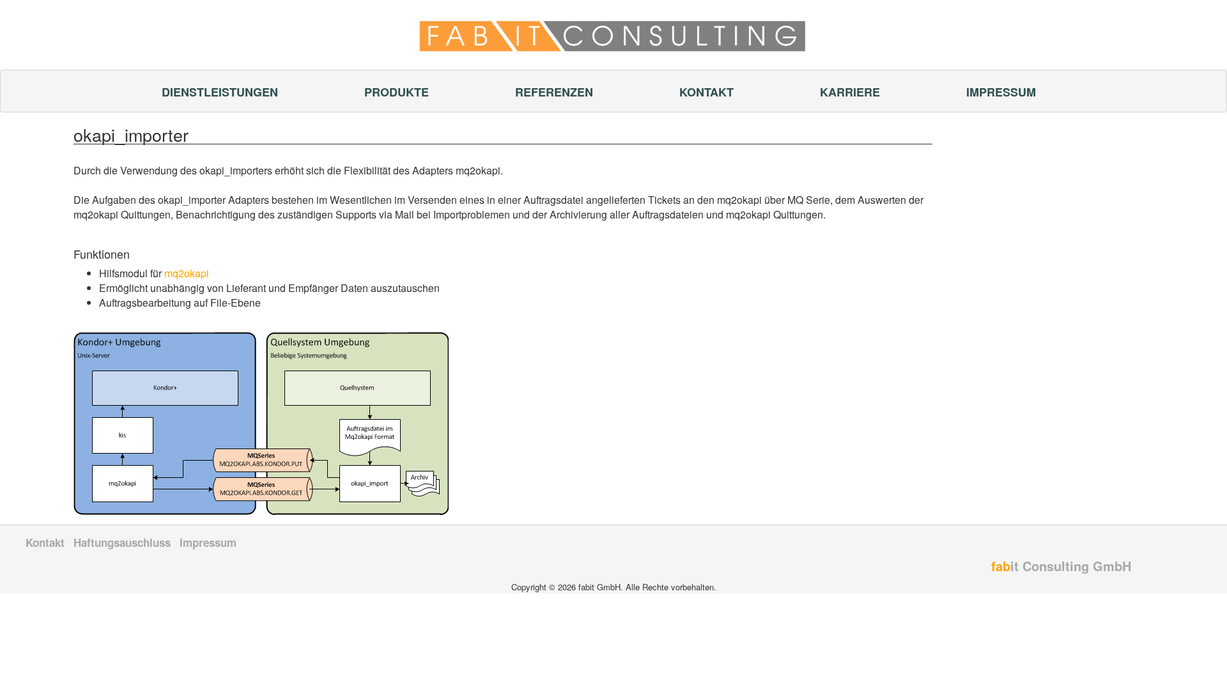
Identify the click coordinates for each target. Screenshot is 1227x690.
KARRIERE (850, 92)
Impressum (208, 542)
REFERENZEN (554, 92)
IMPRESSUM (1001, 92)
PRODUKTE (396, 92)
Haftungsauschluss (122, 542)
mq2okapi (186, 273)
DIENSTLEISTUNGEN (220, 92)
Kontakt (45, 542)
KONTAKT (706, 92)
